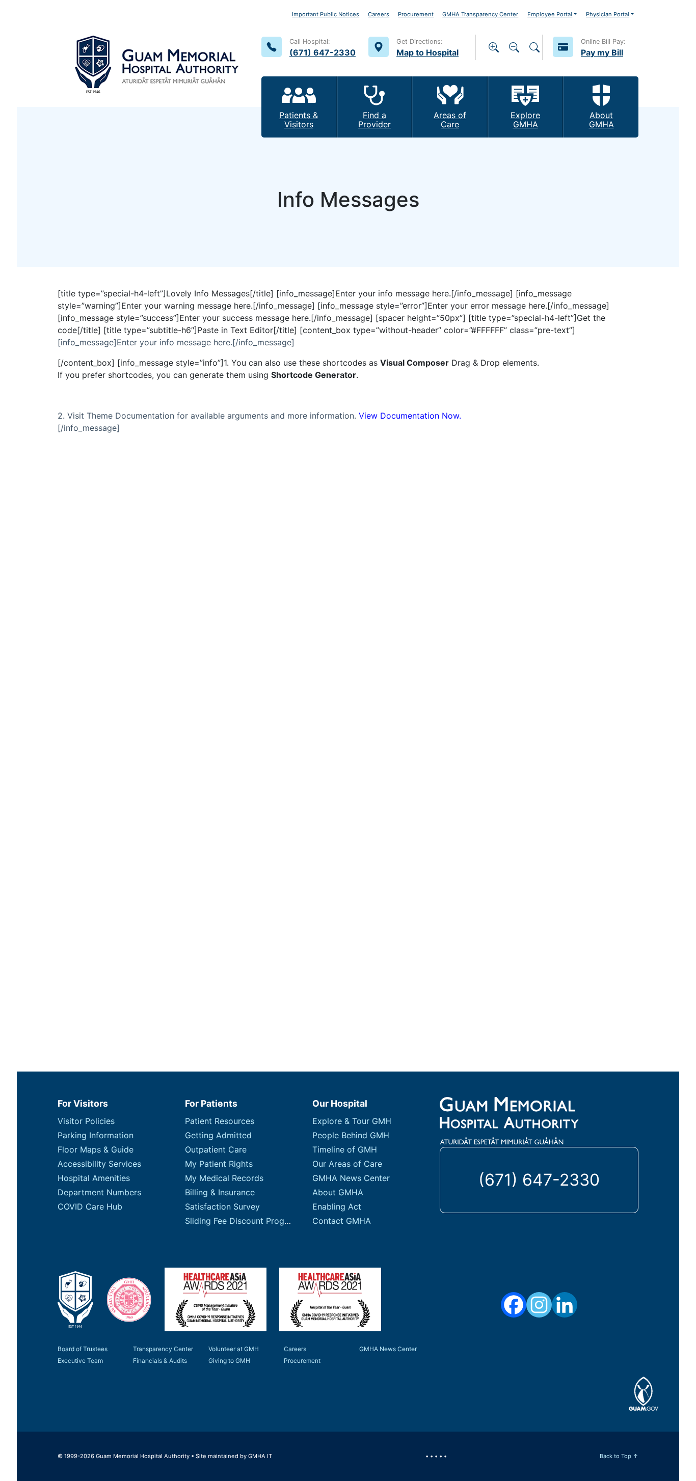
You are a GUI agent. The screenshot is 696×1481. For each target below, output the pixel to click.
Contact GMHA (341, 1221)
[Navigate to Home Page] (157, 53)
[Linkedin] (564, 1305)
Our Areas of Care (347, 1164)
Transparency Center (163, 1349)
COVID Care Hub (90, 1206)
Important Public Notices (325, 14)
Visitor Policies (86, 1121)
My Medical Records (224, 1178)
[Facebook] (513, 1305)
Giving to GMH (229, 1360)
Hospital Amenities (94, 1178)
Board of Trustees (83, 1349)
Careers (378, 14)
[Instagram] (539, 1305)
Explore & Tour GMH (351, 1121)
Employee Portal (549, 14)
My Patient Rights (219, 1164)
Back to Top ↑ (619, 1456)
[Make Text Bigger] (493, 47)
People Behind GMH (350, 1135)
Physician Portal (607, 14)
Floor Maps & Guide (95, 1149)
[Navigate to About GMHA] (75, 1299)
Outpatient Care (216, 1149)
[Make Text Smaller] (514, 47)
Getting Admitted (218, 1135)
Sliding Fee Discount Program (242, 1221)
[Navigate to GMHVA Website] (129, 1300)
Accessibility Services (99, 1164)
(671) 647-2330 (539, 1180)
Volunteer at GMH (233, 1349)
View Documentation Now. (410, 415)
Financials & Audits (160, 1360)
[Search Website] (534, 47)
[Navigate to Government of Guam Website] (644, 1394)
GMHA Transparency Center (480, 14)
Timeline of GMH (344, 1149)
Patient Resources (219, 1121)
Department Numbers (99, 1192)
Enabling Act (336, 1206)
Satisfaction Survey (222, 1206)
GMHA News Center (351, 1178)
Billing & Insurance (220, 1192)
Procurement (416, 14)
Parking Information (95, 1135)
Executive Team (80, 1360)
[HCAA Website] (215, 1299)
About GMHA (337, 1192)
